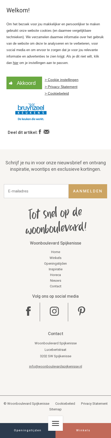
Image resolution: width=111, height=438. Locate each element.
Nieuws (55, 280)
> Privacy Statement (61, 87)
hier (15, 63)
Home (55, 251)
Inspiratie (55, 269)
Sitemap (55, 409)
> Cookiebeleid (57, 93)
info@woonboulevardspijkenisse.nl (55, 366)
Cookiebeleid (65, 403)
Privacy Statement (94, 403)
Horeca (55, 274)
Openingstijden (55, 263)
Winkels (55, 257)
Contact (55, 286)
